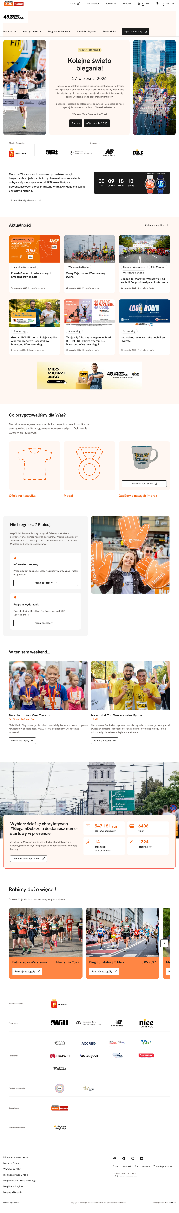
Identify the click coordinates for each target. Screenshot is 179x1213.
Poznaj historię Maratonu (24, 200)
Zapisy (76, 123)
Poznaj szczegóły (44, 582)
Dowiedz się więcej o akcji (27, 858)
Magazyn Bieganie (12, 1192)
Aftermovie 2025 (96, 123)
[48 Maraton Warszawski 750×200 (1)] (89, 388)
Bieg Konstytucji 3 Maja (15, 1174)
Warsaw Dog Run (12, 1168)
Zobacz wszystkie (154, 225)
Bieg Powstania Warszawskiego (19, 1180)
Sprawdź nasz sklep (142, 483)
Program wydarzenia (59, 31)
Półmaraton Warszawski (16, 1157)
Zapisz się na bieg (133, 31)
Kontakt (127, 3)
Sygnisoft (172, 1202)
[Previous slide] (15, 943)
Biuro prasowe (142, 1166)
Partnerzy (111, 3)
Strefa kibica (109, 31)
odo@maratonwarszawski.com (125, 1176)
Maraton (7, 31)
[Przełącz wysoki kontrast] (157, 3)
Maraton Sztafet (11, 1163)
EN (147, 3)
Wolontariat (92, 3)
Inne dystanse (30, 31)
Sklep (73, 3)
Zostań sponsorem (163, 1166)
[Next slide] (164, 943)
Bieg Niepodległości (13, 1186)
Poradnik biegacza (86, 31)
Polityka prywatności (11, 1202)
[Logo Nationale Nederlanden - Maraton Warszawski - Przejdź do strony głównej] (13, 3)
